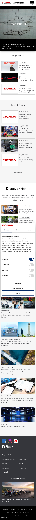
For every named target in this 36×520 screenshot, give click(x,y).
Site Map (5, 509)
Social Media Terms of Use (13, 512)
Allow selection (18, 288)
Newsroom (22, 463)
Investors (4, 463)
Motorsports (22, 468)
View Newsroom (18, 172)
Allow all (18, 283)
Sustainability (22, 459)
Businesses (22, 455)
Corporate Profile (7, 455)
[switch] (31, 264)
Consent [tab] (6, 230)
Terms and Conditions (16, 509)
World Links (5, 468)
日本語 (5, 472)
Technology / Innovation (9, 459)
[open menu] (32, 3)
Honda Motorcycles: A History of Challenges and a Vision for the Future (17, 501)
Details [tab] (18, 230)
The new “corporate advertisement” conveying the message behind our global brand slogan (16, 46)
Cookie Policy (26, 512)
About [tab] (29, 230)
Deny (18, 293)
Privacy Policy (28, 509)
